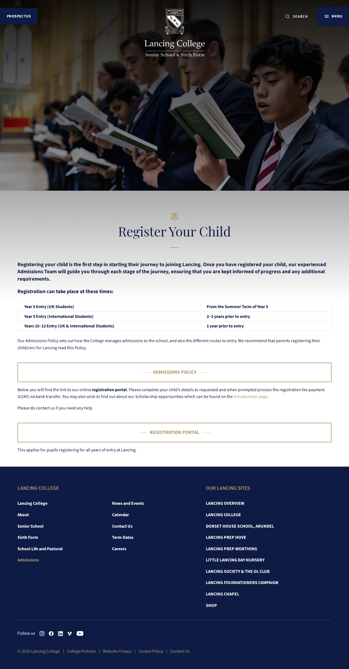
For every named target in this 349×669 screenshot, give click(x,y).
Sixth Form (27, 537)
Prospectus (19, 16)
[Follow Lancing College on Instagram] (42, 633)
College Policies (81, 651)
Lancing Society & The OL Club (238, 571)
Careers (119, 549)
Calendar (120, 515)
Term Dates (122, 537)
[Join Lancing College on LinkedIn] (60, 633)
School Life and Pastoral (40, 549)
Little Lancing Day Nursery (235, 560)
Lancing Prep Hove (226, 537)
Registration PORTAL (174, 432)
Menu (337, 16)
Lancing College (32, 503)
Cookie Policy (151, 651)
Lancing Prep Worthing (231, 549)
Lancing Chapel (222, 594)
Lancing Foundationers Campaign (242, 583)
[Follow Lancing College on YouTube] (79, 633)
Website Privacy (117, 651)
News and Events (128, 503)
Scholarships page (250, 397)
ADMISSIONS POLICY (174, 372)
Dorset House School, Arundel (240, 526)
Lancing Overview (225, 503)
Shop (211, 606)
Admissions (28, 560)
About (23, 515)
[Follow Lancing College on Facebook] (51, 633)
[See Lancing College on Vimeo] (69, 633)
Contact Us (122, 526)
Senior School (30, 526)
